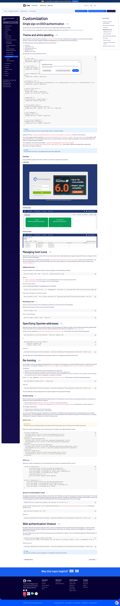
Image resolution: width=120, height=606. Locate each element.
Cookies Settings (47, 70)
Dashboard (85, 581)
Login (95, 5)
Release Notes (6, 83)
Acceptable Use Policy (59, 602)
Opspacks (7, 67)
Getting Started (8, 25)
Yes (71, 571)
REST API (7, 73)
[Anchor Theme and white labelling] (56, 35)
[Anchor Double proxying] (35, 396)
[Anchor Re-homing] (39, 360)
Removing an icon (107, 33)
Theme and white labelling (108, 25)
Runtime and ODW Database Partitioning (11, 49)
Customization (32, 11)
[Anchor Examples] (31, 156)
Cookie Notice (84, 602)
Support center (72, 590)
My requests (72, 587)
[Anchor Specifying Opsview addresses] (61, 323)
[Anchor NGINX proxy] (31, 460)
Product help (34, 5)
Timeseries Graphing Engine (10, 46)
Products (44, 581)
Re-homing (105, 38)
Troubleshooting (10, 54)
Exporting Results (10, 60)
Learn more (75, 1)
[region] (60, 67)
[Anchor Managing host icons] (50, 252)
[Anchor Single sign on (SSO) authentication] (67, 23)
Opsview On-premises (13, 11)
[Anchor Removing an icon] (36, 301)
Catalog (84, 585)
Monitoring (7, 65)
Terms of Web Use (69, 602)
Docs (5, 11)
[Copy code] (95, 57)
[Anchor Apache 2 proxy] (33, 420)
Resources (85, 587)
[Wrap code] (95, 60)
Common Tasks (9, 52)
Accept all (75, 70)
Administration (8, 37)
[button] (117, 603)
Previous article (28, 559)
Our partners (44, 587)
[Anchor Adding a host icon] (37, 267)
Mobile (6, 71)
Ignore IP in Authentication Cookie (109, 43)
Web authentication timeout (109, 46)
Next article (92, 559)
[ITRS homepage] (26, 5)
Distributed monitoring (11, 39)
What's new (50, 5)
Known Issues (6, 86)
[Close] (79, 62)
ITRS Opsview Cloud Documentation (96, 11)
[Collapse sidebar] (17, 19)
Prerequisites (8, 29)
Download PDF (110, 11)
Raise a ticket (72, 588)
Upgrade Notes (8, 35)
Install (6, 31)
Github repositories (60, 583)
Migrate (6, 33)
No (77, 571)
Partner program (45, 585)
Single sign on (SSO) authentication (107, 22)
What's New (5, 81)
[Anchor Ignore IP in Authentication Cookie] (47, 493)
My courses (85, 583)
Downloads (58, 581)
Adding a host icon (107, 31)
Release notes (43, 5)
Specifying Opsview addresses (109, 36)
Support (86, 5)
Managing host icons (107, 29)
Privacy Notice (77, 602)
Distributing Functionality (9, 42)
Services (44, 583)
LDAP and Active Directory (76, 30)
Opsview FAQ (6, 85)
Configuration (8, 63)
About (43, 588)
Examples (105, 27)
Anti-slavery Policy (93, 602)
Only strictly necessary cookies (63, 70)
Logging (8, 58)
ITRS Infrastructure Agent (8, 80)
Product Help (72, 581)
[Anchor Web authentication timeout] (59, 523)
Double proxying (107, 40)
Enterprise (7, 27)
